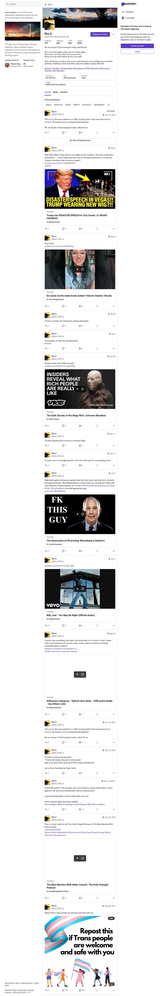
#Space (48, 105)
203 (58, 43)
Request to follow (100, 34)
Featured (63, 92)
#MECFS (77, 105)
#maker (68, 105)
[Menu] (113, 34)
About (18, 983)
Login (137, 52)
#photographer (99, 105)
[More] (113, 132)
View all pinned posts (81, 140)
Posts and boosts (52, 100)
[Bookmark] (97, 132)
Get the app (22, 990)
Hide (111, 918)
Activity (48, 92)
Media (55, 92)
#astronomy (58, 105)
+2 (108, 105)
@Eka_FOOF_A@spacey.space (55, 37)
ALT (112, 984)
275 (46, 43)
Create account (137, 46)
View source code (19, 992)
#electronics (86, 105)
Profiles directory (27, 983)
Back (50, 4)
